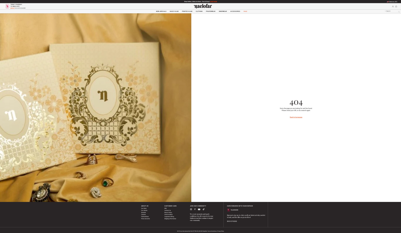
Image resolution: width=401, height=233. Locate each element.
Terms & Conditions (212, 231)
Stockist (143, 212)
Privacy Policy (220, 231)
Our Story (144, 208)
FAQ (165, 208)
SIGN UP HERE (232, 221)
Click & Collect (168, 214)
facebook (194, 209)
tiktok (203, 209)
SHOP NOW (213, 1)
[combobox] (393, 11)
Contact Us (167, 210)
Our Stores (144, 210)
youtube (198, 209)
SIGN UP (12, 8)
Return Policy (168, 212)
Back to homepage (296, 117)
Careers (143, 214)
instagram (190, 209)
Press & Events (145, 218)
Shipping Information (170, 218)
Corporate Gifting (169, 216)
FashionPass (145, 216)
